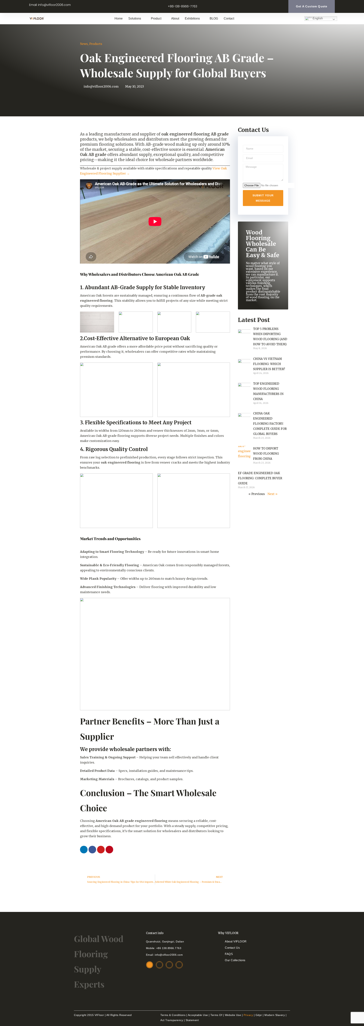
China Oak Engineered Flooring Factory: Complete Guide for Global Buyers (270, 424)
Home (119, 18)
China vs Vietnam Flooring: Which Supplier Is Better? (269, 364)
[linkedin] (149, 964)
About (175, 18)
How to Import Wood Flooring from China (266, 454)
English (317, 18)
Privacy (248, 1015)
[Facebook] (92, 849)
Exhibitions (192, 18)
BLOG (214, 18)
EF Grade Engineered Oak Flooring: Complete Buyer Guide (260, 478)
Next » (273, 494)
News (84, 44)
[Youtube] (101, 849)
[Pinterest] (109, 849)
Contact (229, 18)
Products (95, 44)
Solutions (134, 18)
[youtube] (179, 964)
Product (156, 18)
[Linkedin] (84, 849)
